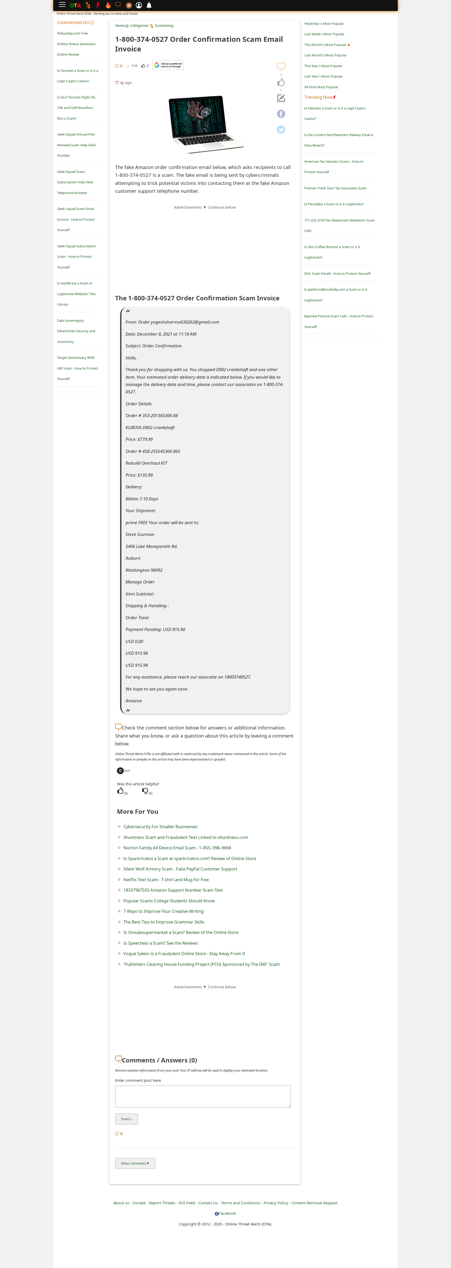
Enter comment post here (138, 1080)
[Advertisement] (204, 246)
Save (127, 770)
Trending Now (318, 97)
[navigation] (281, 82)
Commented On (73, 22)
